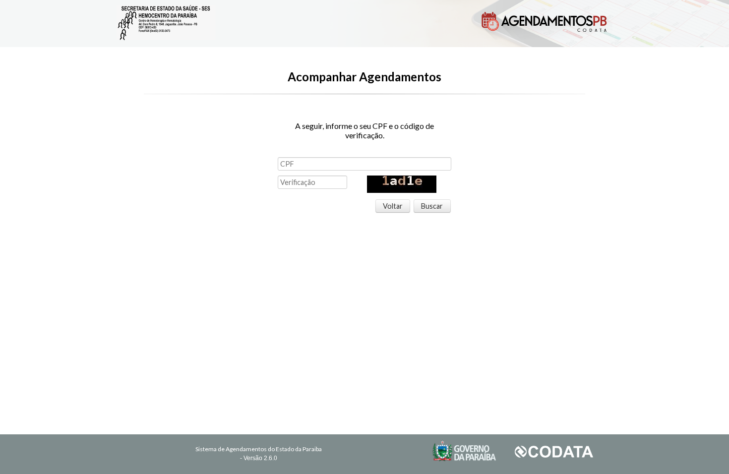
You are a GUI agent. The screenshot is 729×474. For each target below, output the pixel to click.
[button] (393, 206)
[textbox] (364, 164)
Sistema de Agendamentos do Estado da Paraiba (258, 449)
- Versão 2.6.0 (258, 458)
